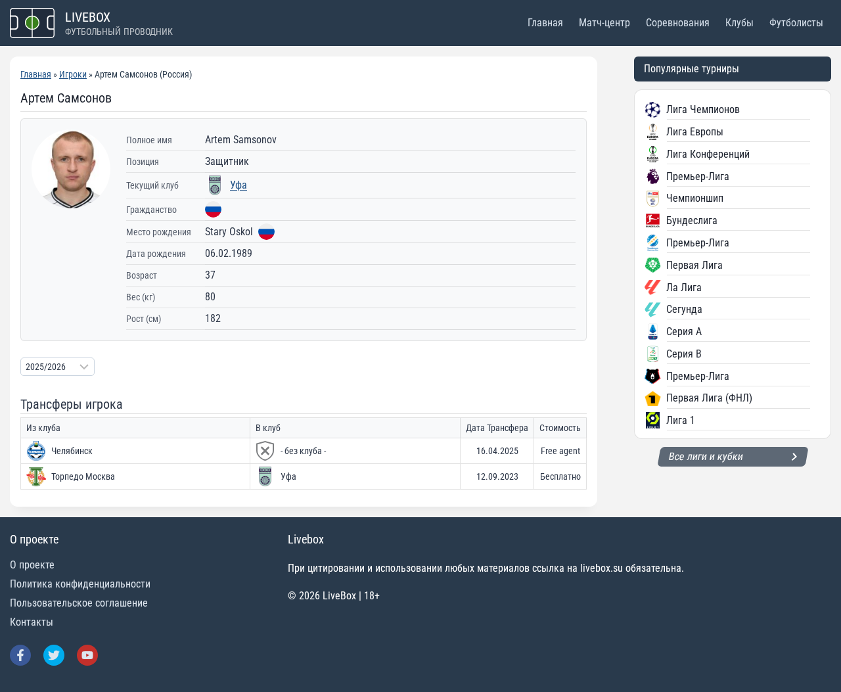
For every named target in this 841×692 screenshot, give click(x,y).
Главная (545, 22)
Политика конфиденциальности (80, 584)
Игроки (73, 74)
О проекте (32, 565)
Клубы (739, 22)
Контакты (31, 622)
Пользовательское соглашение (79, 603)
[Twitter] (53, 655)
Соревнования (678, 22)
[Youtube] (87, 655)
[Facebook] (20, 655)
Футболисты (796, 22)
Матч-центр (604, 22)
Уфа (238, 185)
